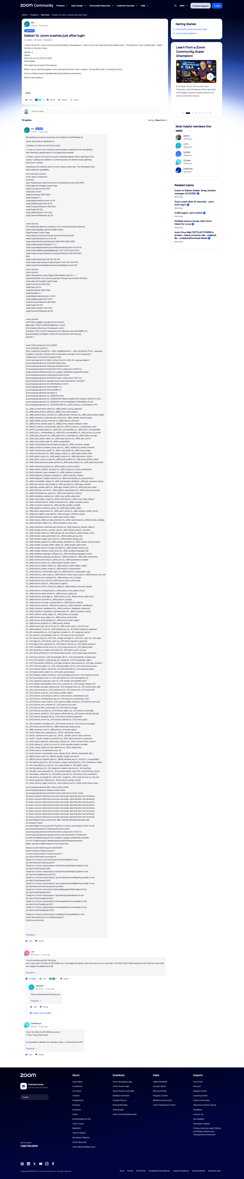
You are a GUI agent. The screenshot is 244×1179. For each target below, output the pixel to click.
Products (34, 15)
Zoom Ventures (79, 1142)
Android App (118, 1109)
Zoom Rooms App (121, 1086)
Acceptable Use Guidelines (159, 1171)
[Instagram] (47, 1163)
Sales (156, 1075)
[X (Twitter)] (34, 1163)
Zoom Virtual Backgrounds (125, 1114)
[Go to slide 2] (186, 113)
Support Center (200, 1091)
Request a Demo (160, 1095)
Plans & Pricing (159, 1091)
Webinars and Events (162, 1100)
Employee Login (214, 1171)
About (75, 1075)
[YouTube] (41, 1163)
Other (28, 93)
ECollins (187, 160)
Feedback (197, 1109)
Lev (32, 951)
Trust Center (141, 1171)
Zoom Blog (77, 1081)
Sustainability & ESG (81, 1119)
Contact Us (198, 1114)
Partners (76, 1105)
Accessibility (198, 1119)
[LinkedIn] (28, 1163)
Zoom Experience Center (164, 1105)
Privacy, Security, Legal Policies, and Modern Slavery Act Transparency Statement (207, 1131)
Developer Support (201, 1123)
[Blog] (22, 1163)
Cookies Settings (198, 1171)
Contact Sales (159, 1086)
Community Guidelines (186, 33)
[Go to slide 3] (191, 113)
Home (24, 15)
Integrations (77, 1100)
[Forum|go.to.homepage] (36, 5)
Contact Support (201, 6)
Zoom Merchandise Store (83, 1147)
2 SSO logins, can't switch (188, 212)
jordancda (188, 168)
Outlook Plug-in (120, 1100)
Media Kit (76, 1128)
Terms (122, 1171)
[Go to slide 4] (196, 113)
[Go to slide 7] (206, 113)
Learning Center (200, 1095)
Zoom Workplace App (122, 1081)
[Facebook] (53, 1163)
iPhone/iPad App (120, 1105)
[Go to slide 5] (200, 113)
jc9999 (187, 152)
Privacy (130, 1171)
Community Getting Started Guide (191, 29)
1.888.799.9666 (29, 1146)
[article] (95, 535)
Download (118, 1075)
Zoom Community (201, 1100)
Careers (76, 1095)
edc (32, 22)
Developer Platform (81, 1137)
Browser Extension (121, 1095)
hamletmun (36, 1023)
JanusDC (39, 986)
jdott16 (187, 136)
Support (198, 1075)
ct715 (186, 144)
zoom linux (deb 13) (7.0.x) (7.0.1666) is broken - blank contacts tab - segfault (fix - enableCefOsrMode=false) (195, 235)
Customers (77, 1086)
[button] (49, 40)
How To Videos (79, 1133)
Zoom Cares (78, 1123)
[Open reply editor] (95, 111)
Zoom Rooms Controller (123, 1091)
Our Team (76, 1091)
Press (75, 1114)
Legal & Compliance (181, 1171)
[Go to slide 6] (203, 113)
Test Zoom (198, 1081)
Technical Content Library (204, 1105)
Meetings (45, 15)
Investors (76, 1109)
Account (197, 1086)
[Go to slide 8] (210, 113)
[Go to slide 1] (183, 113)
